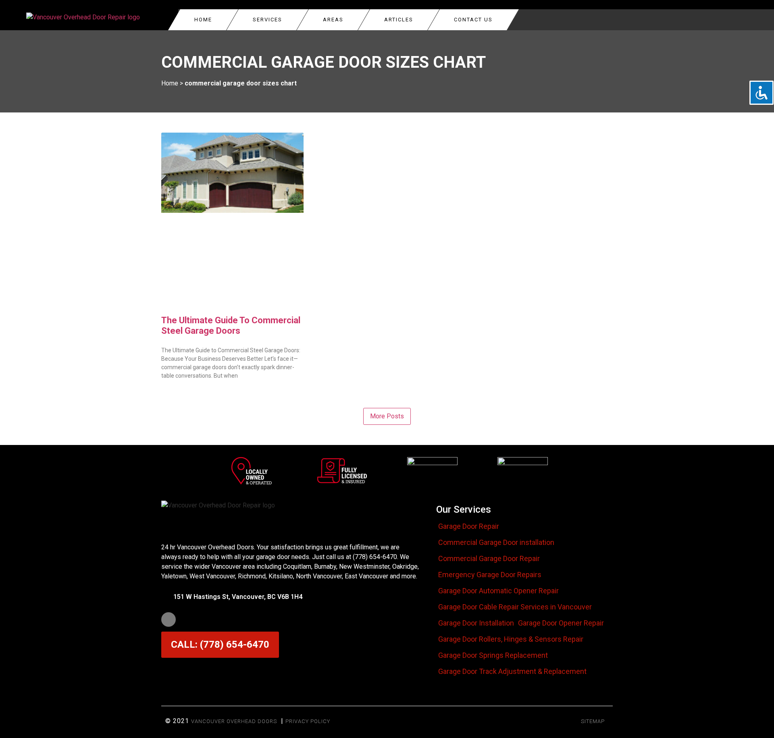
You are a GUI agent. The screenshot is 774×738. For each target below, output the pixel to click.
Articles (398, 20)
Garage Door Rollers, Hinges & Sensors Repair (510, 639)
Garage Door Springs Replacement (493, 655)
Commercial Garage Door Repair (489, 559)
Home (203, 20)
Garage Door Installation (476, 623)
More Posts (387, 416)
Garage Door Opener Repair (561, 623)
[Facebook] (168, 619)
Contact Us (473, 20)
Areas (333, 20)
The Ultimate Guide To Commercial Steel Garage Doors (230, 325)
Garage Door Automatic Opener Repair (498, 591)
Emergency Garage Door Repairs (489, 575)
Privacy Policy (307, 721)
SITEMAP (593, 721)
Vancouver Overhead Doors (234, 721)
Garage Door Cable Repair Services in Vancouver (515, 607)
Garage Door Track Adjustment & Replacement (512, 671)
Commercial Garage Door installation (496, 542)
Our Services (463, 509)
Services (267, 20)
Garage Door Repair (468, 526)
